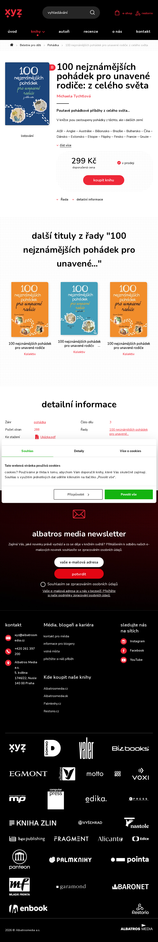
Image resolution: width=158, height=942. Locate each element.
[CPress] (138, 799)
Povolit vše (129, 494)
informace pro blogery (59, 644)
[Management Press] (17, 799)
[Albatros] (67, 774)
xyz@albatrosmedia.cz (26, 637)
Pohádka (53, 45)
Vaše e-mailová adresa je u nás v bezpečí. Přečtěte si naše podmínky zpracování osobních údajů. (79, 593)
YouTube (136, 660)
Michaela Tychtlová (74, 96)
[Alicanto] (110, 838)
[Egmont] (28, 774)
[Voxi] (140, 774)
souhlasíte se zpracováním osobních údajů (92, 550)
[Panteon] (19, 859)
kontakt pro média (56, 636)
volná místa (52, 651)
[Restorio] (140, 909)
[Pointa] (130, 859)
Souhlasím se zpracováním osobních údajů (83, 584)
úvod (12, 31)
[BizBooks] (130, 748)
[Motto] (95, 774)
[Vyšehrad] (90, 823)
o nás (117, 31)
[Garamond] (71, 887)
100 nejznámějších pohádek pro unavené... (128, 432)
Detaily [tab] (79, 451)
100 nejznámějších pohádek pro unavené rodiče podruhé (79, 345)
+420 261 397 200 (25, 651)
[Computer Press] (55, 799)
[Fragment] (71, 838)
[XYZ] (17, 748)
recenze (91, 31)
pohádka (40, 422)
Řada (64, 199)
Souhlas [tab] (27, 451)
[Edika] (96, 799)
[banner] (16, 13)
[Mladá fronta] (19, 887)
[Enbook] (28, 909)
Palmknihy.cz (52, 704)
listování (27, 136)
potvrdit (79, 574)
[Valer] (86, 748)
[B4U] (27, 838)
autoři (64, 31)
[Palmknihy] (70, 859)
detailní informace (90, 199)
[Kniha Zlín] (32, 823)
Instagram (137, 641)
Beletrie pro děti (30, 45)
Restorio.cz (51, 711)
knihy (36, 31)
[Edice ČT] (140, 838)
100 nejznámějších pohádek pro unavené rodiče (29, 345)
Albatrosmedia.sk (56, 696)
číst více (65, 145)
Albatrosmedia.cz (56, 689)
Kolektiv (30, 354)
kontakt (143, 31)
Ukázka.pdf (48, 437)
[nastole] (136, 823)
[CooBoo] (117, 774)
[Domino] (52, 748)
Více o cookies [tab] (130, 451)
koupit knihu (103, 180)
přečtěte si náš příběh (59, 659)
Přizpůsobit (75, 494)
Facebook (137, 650)
